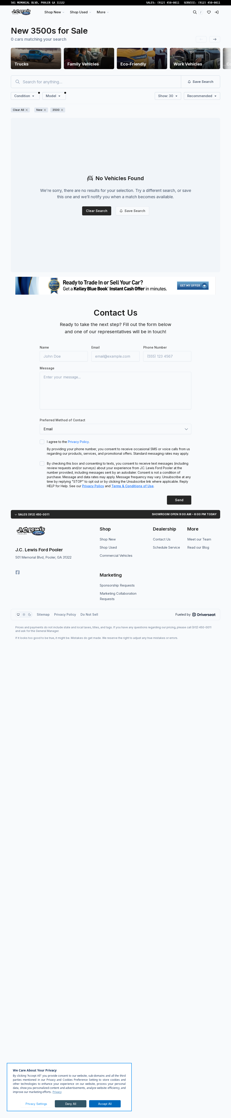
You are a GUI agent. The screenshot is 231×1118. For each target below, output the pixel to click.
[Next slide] (214, 39)
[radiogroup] (24, 614)
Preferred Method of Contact (62, 420)
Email (95, 347)
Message (47, 368)
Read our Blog (198, 547)
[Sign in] (216, 12)
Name (44, 347)
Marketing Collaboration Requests (118, 596)
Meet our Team (199, 539)
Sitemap (43, 614)
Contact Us (162, 539)
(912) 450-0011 (168, 2)
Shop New (108, 539)
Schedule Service (166, 547)
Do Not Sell (89, 614)
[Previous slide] (201, 39)
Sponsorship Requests (117, 585)
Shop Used (108, 547)
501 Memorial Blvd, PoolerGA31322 (38, 2)
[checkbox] (42, 442)
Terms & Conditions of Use (132, 486)
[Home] (21, 12)
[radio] (18, 614)
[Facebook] (17, 572)
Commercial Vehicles (116, 555)
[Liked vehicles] (209, 12)
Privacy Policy (78, 442)
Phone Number (155, 347)
